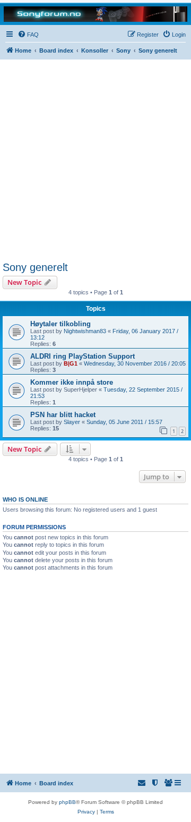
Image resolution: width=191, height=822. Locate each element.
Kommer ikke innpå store (71, 382)
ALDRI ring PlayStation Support (82, 356)
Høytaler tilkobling (60, 324)
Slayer (72, 422)
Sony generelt (35, 267)
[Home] (95, 13)
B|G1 (70, 363)
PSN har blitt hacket (63, 415)
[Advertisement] (95, 160)
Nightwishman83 (85, 331)
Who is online (25, 499)
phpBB (67, 802)
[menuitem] (28, 34)
